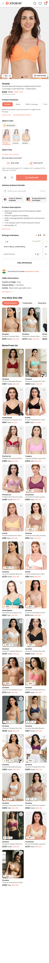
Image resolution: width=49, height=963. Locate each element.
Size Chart (15, 163)
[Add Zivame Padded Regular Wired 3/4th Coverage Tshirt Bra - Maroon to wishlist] (44, 853)
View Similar (41, 76)
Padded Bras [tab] (27, 303)
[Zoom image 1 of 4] (24, 43)
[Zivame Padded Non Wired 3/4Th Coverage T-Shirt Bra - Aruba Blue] (36, 363)
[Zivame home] (14, 3)
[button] (3, 3)
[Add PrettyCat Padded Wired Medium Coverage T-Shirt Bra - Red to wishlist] (21, 429)
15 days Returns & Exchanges (39, 199)
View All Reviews (24, 263)
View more (6, 229)
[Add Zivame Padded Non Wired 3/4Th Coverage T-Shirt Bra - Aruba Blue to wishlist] (44, 352)
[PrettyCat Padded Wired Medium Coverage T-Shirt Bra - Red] (13, 440)
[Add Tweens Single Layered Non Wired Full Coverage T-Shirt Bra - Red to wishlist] (44, 891)
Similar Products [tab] (10, 303)
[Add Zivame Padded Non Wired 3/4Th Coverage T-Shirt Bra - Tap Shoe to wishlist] (44, 621)
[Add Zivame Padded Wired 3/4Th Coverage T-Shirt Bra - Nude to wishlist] (18, 310)
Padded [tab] (7, 104)
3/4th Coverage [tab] (32, 104)
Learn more (6, 115)
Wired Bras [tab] (42, 303)
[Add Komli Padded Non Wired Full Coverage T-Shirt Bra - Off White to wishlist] (44, 544)
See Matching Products (22, 115)
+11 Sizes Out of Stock (10, 154)
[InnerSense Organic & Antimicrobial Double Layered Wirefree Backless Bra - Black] (13, 401)
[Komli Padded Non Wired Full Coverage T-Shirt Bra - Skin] (13, 517)
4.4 (7, 76)
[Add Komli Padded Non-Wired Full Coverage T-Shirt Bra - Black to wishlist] (44, 390)
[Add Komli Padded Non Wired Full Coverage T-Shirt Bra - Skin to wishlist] (21, 506)
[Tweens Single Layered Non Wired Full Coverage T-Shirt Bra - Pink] (36, 440)
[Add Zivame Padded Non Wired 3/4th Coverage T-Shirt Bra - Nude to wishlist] (21, 698)
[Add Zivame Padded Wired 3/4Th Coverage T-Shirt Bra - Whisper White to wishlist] (38, 310)
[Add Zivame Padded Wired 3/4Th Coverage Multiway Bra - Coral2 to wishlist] (44, 660)
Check (42, 191)
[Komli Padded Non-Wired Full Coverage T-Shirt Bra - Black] (36, 401)
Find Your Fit (38, 163)
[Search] (35, 3)
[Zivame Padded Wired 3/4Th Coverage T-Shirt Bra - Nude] (11, 320)
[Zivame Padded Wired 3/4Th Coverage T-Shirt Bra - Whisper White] (31, 320)
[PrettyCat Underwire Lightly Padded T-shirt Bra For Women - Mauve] (13, 478)
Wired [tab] (18, 104)
